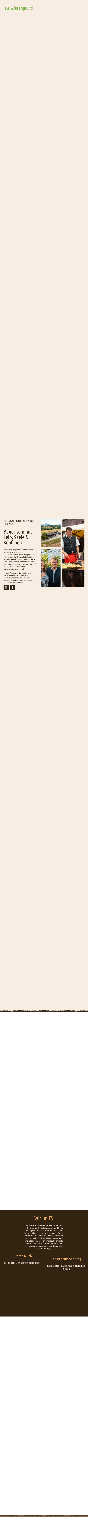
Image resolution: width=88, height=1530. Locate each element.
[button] (21, 1277)
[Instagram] (6, 587)
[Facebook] (12, 587)
